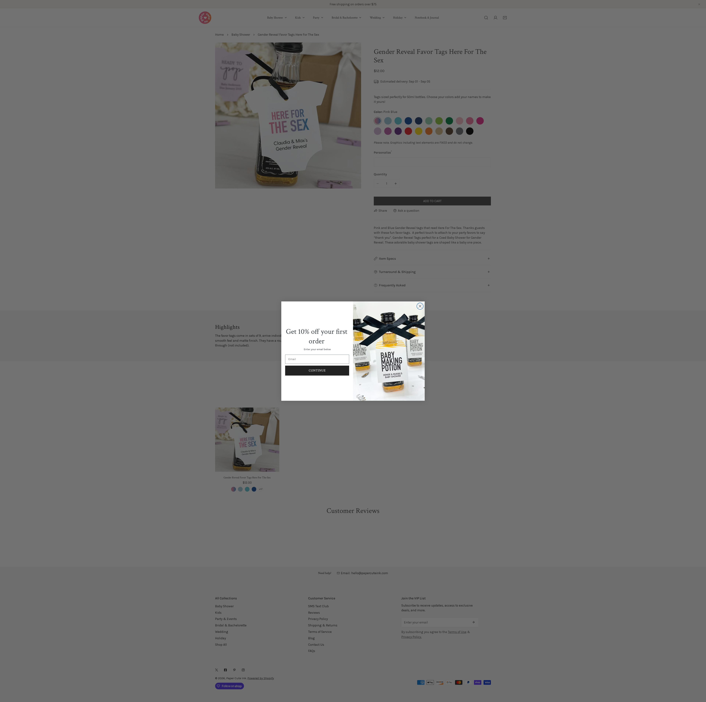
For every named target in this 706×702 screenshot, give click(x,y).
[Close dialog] (420, 306)
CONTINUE (317, 370)
